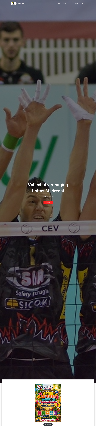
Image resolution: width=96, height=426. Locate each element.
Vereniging (64, 3)
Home (59, 3)
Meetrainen (48, 202)
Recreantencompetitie (74, 3)
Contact (82, 3)
